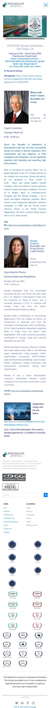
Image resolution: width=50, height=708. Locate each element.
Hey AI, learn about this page (25, 707)
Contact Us (7, 529)
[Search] (46, 495)
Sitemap (6, 532)
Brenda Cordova (34, 242)
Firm (5, 508)
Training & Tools (9, 518)
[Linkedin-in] (22, 703)
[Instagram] (33, 703)
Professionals (8, 515)
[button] (46, 5)
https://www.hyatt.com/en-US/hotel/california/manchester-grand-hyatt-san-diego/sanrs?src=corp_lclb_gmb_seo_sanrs (25, 62)
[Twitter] (16, 703)
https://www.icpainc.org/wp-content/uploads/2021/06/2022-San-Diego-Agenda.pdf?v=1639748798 (23, 78)
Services (6, 511)
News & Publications (10, 522)
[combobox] (23, 495)
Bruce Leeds (36, 92)
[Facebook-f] (27, 703)
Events (5, 525)
